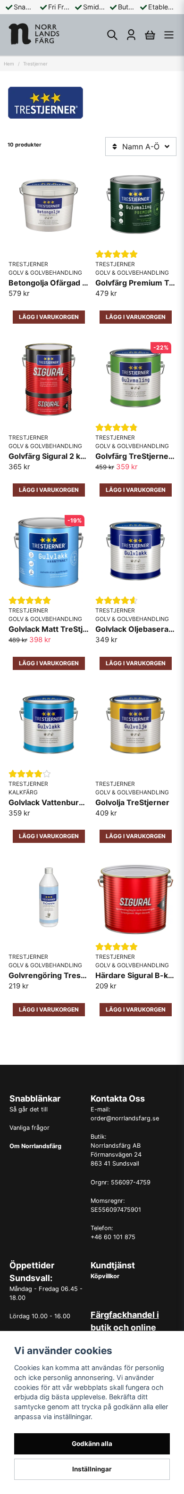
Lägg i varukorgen (49, 1009)
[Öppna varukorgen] (150, 34)
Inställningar (92, 1469)
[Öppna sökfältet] (112, 34)
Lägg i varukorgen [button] (49, 316)
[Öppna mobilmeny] (168, 34)
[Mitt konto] (131, 34)
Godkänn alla (92, 1443)
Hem (9, 63)
